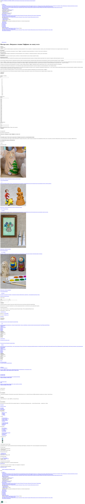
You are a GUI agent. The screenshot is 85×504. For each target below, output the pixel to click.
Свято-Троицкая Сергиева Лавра (11, 5)
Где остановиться (4, 428)
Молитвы (3, 413)
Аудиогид (7, 16)
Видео (8, 27)
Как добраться (4, 7)
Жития (15, 28)
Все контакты (4, 13)
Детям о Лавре (45, 5)
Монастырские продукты (58, 7)
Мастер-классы (11, 6)
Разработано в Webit (3, 467)
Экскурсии (3, 5)
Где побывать (12, 7)
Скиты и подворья (5, 420)
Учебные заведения (5, 423)
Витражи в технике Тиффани (28, 6)
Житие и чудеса (4, 412)
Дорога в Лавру (24, 7)
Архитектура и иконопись (57, 5)
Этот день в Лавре (13, 15)
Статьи (9, 28)
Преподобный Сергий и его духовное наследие (36, 5)
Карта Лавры (4, 431)
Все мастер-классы (50, 6)
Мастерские (4, 424)
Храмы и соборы (4, 419)
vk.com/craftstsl (6, 313)
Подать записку (34, 15)
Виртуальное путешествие (18, 7)
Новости (3, 27)
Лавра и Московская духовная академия (67, 5)
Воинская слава (50, 5)
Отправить (2, 302)
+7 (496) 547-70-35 (5, 19)
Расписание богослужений (31, 7)
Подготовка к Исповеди (39, 7)
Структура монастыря (5, 418)
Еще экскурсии (75, 5)
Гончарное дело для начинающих (19, 6)
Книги (7, 28)
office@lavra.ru (4, 21)
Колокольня (24, 5)
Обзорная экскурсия (19, 5)
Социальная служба (5, 422)
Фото (6, 27)
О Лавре (3, 4)
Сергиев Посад (4, 6)
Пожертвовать (8, 13)
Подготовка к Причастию (47, 7)
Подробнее (2, 316)
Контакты (3, 421)
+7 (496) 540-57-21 (5, 9)
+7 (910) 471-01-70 (10, 9)
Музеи (8, 6)
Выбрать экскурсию (5, 8)
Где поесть (8, 7)
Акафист (3, 414)
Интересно (2, 331)
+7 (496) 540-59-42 (5, 18)
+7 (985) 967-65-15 (5, 12)
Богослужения (4, 14)
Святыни (27, 5)
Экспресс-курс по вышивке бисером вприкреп (40, 6)
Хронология (4, 26)
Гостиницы (52, 7)
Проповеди (12, 28)
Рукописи (17, 28)
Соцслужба (4, 25)
